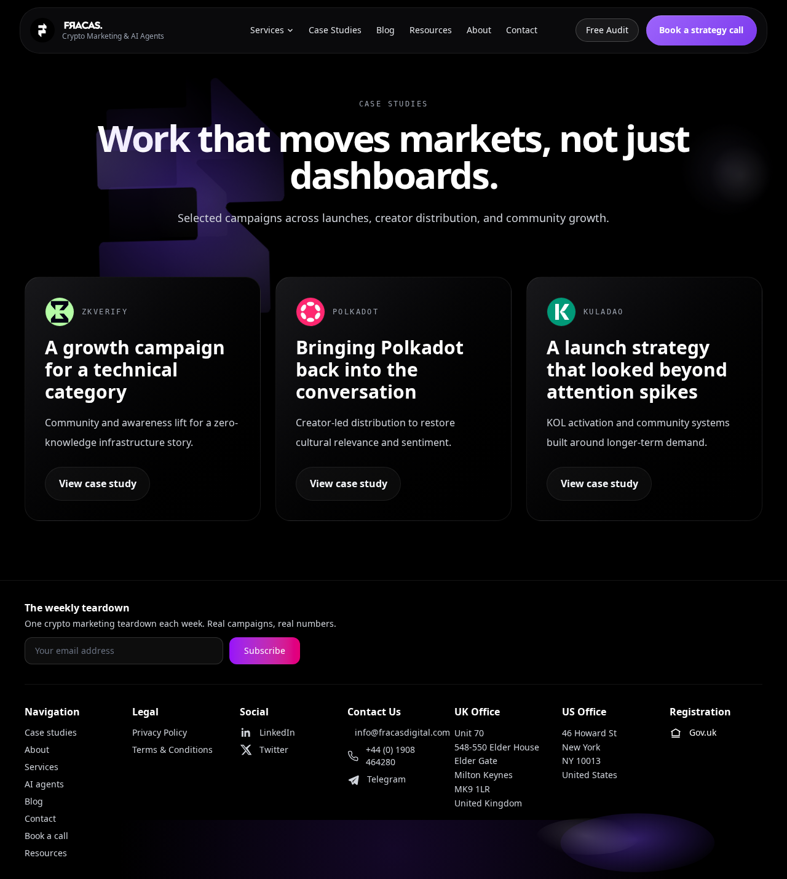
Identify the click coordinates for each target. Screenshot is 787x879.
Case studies (51, 732)
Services (41, 767)
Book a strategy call (701, 30)
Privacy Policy (159, 732)
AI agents (44, 784)
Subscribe (264, 650)
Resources (46, 853)
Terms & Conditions (172, 749)
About (37, 749)
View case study (97, 483)
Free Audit (607, 30)
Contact (40, 818)
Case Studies (335, 30)
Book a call (46, 835)
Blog (34, 801)
